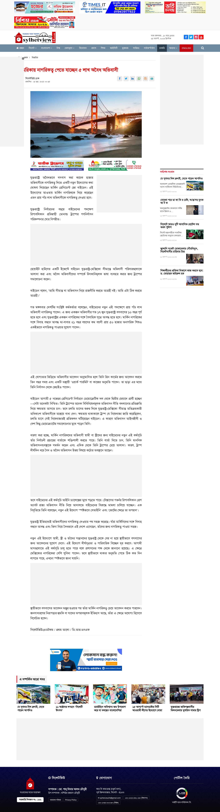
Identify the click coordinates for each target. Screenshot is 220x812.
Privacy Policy (70, 800)
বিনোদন (83, 48)
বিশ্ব (58, 48)
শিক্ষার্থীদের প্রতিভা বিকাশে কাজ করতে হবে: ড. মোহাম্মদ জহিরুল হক (181, 272)
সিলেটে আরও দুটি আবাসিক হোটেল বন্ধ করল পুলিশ (179, 225)
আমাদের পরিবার (55, 800)
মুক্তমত (125, 48)
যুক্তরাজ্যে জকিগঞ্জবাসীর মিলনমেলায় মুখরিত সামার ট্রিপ (186, 708)
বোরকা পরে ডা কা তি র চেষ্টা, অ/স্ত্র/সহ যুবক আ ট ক (181, 201)
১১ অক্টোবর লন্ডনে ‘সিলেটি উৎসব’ (69, 708)
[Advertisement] (119, 195)
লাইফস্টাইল (149, 48)
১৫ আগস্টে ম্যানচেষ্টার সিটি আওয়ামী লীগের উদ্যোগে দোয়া (147, 708)
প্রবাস (93, 48)
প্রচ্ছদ (21, 48)
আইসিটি (113, 48)
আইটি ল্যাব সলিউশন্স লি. (181, 802)
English (186, 48)
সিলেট (32, 48)
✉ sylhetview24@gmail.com (109, 798)
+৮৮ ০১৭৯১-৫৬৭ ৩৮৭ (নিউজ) (108, 803)
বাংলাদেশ (45, 48)
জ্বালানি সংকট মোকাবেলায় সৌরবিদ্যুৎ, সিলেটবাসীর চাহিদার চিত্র (179, 250)
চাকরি (162, 48)
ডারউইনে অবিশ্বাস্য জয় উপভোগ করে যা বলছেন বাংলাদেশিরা (110, 708)
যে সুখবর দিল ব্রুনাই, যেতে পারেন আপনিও (181, 178)
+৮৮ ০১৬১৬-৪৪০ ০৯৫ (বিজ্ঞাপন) (136, 798)
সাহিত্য (136, 48)
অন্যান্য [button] (172, 48)
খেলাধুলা (69, 48)
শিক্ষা (103, 48)
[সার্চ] (202, 48)
